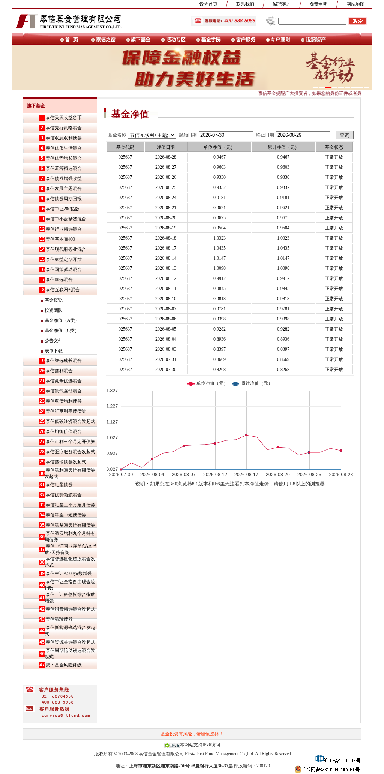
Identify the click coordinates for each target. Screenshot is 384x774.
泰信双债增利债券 (64, 401)
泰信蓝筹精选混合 (64, 168)
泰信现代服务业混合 (66, 249)
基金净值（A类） (62, 320)
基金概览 (54, 300)
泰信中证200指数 (63, 208)
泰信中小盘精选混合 (66, 219)
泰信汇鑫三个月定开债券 (70, 505)
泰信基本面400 (60, 239)
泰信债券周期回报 (64, 198)
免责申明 (319, 4)
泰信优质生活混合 (64, 148)
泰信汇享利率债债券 (66, 411)
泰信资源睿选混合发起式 (70, 642)
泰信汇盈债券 (59, 484)
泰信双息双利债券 (64, 138)
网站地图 (355, 4)
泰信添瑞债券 (59, 619)
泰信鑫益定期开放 (64, 259)
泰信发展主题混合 (64, 188)
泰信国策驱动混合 (64, 269)
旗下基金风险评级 (64, 665)
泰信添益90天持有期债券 (70, 525)
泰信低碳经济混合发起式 (70, 421)
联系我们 (245, 4)
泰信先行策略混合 (64, 127)
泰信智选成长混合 (64, 360)
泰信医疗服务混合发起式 (70, 451)
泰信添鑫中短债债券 (66, 515)
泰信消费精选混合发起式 (70, 609)
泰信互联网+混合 (63, 289)
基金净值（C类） (62, 330)
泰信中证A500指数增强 (69, 573)
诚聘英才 (282, 4)
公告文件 (54, 340)
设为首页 (209, 4)
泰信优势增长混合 (64, 158)
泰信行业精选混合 (64, 229)
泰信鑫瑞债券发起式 (66, 461)
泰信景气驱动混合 (64, 391)
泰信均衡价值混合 (64, 431)
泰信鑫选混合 (59, 279)
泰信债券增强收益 (64, 178)
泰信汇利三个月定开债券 (70, 441)
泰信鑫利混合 (59, 370)
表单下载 (54, 350)
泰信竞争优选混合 (64, 380)
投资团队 (54, 310)
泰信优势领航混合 (64, 494)
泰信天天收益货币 (64, 117)
